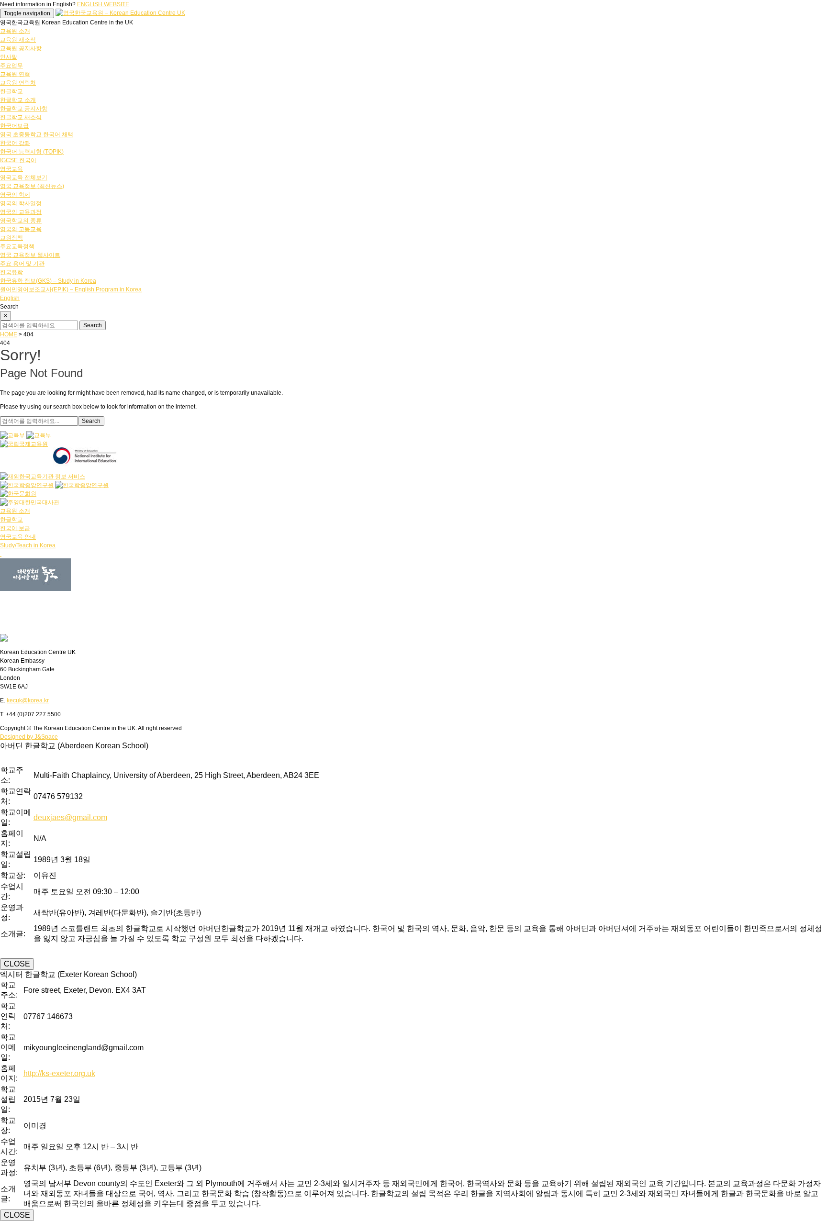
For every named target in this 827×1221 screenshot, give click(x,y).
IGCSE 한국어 (18, 160)
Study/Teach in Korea (28, 545)
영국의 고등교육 (21, 229)
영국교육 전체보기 (23, 177)
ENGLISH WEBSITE (103, 4)
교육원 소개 (15, 31)
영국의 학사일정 (21, 203)
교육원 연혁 (15, 74)
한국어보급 (14, 125)
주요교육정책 (17, 246)
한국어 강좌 (15, 143)
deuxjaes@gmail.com (70, 817)
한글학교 (11, 91)
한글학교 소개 (18, 100)
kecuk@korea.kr (28, 700)
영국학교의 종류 (21, 220)
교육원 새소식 (18, 39)
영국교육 (11, 169)
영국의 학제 (15, 194)
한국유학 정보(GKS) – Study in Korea (48, 281)
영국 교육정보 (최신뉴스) (32, 186)
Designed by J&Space (29, 736)
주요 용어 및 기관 (22, 263)
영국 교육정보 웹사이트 (30, 255)
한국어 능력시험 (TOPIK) (32, 151)
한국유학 (11, 272)
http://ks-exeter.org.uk (59, 1073)
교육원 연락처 (18, 82)
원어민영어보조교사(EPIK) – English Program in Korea (71, 289)
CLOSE (17, 964)
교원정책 (11, 237)
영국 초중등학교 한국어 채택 (36, 134)
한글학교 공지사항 (23, 108)
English (10, 298)
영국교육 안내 (18, 536)
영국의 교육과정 (21, 212)
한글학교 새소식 (21, 117)
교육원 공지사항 (21, 48)
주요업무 (11, 65)
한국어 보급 (15, 528)
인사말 (8, 57)
